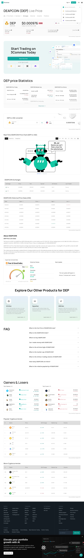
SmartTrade (6, 514)
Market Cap (11, 138)
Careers (60, 510)
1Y (68, 138)
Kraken (34, 510)
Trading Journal (15, 514)
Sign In (68, 2)
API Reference (47, 508)
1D (56, 138)
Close (36, 201)
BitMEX (34, 508)
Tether (34, 512)
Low (67, 201)
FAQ (60, 521)
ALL (75, 138)
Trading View (17, 138)
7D (59, 138)
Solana (34, 518)
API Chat (46, 510)
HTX (26, 521)
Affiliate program (62, 512)
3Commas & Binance (63, 514)
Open (20, 201)
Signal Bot (6, 512)
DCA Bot (5, 510)
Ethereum (35, 514)
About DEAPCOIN (10, 236)
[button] (81, 555)
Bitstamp (27, 510)
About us (61, 508)
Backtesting (14, 510)
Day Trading (6, 532)
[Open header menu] (82, 2)
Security (72, 516)
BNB (33, 521)
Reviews (60, 523)
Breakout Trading (16, 532)
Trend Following (23, 530)
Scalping (5, 530)
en (78, 2)
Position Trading (45, 530)
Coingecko (77, 36)
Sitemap (72, 514)
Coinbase (27, 514)
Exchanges (6, 523)
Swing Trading (15, 530)
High (52, 201)
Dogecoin (35, 516)
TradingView (6, 516)
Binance (26, 508)
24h (14, 94)
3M (65, 138)
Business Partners (74, 510)
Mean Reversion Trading (34, 530)
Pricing (71, 508)
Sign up (73, 2)
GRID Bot (6, 508)
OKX (26, 516)
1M (62, 138)
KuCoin (26, 518)
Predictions (72, 518)
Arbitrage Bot (7, 518)
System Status (15, 508)
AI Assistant (14, 512)
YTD (71, 138)
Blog (60, 516)
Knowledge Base (62, 518)
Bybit (26, 523)
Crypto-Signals (7, 521)
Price (6, 138)
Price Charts (73, 512)
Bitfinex (26, 512)
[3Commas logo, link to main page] (5, 2)
